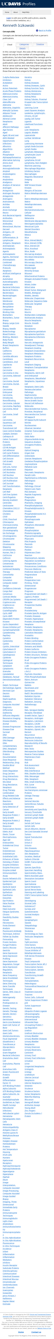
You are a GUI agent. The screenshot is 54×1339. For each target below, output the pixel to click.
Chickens (7, 513)
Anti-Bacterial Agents (12, 215)
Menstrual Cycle (32, 226)
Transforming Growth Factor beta (34, 976)
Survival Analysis (32, 914)
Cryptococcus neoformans (8, 606)
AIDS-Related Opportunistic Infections (9, 141)
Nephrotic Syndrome (34, 397)
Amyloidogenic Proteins (9, 175)
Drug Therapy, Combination (9, 791)
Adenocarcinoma (10, 93)
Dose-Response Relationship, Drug (11, 761)
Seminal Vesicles (32, 801)
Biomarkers (8, 315)
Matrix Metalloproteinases (36, 198)
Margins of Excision (33, 190)
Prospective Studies (33, 605)
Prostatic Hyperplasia (34, 618)
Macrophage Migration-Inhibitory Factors (35, 169)
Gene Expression (10, 953)
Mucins (28, 312)
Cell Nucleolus (9, 472)
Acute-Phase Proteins (12, 91)
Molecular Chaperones (35, 298)
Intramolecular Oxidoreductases (10, 1283)
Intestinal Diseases (11, 1276)
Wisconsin (29, 1099)
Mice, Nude (30, 251)
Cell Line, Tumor (10, 466)
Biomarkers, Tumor (11, 317)
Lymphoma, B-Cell (32, 160)
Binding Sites (8, 312)
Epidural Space (9, 886)
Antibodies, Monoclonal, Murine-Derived (12, 226)
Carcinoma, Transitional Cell (10, 426)
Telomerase (30, 928)
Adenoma (7, 105)
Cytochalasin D (9, 652)
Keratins (28, 77)
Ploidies (28, 549)
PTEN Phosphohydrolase (35, 676)
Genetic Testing (9, 1008)
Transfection (30, 972)
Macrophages (31, 174)
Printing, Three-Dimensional (32, 584)
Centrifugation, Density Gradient (10, 498)
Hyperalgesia (8, 1171)
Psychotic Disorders (33, 674)
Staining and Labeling (34, 892)
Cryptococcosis (9, 602)
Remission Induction (34, 740)
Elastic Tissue (9, 834)
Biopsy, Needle (9, 328)
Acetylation (7, 82)
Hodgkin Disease (10, 1141)
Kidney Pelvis (30, 96)
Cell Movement (9, 469)
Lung (27, 140)
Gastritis (6, 950)
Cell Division (8, 458)
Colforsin (7, 558)
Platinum (29, 547)
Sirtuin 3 (28, 842)
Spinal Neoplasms (32, 886)
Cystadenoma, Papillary (9, 634)
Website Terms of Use (44, 1328)
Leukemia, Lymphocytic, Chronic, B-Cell (35, 114)
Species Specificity (33, 867)
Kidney (28, 80)
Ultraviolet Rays (31, 1022)
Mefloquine (30, 215)
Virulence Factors (32, 1091)
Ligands (28, 121)
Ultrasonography (32, 1014)
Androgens (7, 198)
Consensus (7, 594)
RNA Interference (32, 770)
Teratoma (29, 931)
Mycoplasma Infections (35, 337)
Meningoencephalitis (34, 223)
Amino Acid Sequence (8, 164)
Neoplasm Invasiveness (35, 350)
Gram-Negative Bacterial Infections (11, 1054)
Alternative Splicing (11, 160)
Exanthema (8, 895)
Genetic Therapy (10, 1011)
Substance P (30, 906)
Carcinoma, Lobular (11, 403)
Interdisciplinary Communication (10, 1272)
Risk (26, 762)
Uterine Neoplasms (33, 1083)
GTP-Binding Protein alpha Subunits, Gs (12, 1092)
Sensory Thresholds (33, 812)
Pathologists (30, 480)
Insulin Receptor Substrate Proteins (11, 1266)
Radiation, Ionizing (33, 701)
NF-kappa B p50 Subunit (35, 420)
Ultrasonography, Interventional (32, 1018)
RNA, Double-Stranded (35, 773)
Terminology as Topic (34, 933)
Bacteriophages (10, 295)
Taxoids (28, 922)
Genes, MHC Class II (11, 991)
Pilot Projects (30, 541)
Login (8, 18)
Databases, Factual (11, 676)
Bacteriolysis (8, 292)
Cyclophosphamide (11, 630)
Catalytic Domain (10, 433)
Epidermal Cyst (9, 881)
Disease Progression (12, 726)
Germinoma (8, 1019)
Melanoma (29, 218)
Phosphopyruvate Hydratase (32, 520)
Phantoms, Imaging (33, 502)
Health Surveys (9, 1105)
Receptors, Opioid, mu (34, 729)
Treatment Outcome (33, 991)
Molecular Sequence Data (36, 301)
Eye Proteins (8, 900)
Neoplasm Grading (33, 348)
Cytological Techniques (8, 661)
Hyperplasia (8, 1174)
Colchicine (7, 555)
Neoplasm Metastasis (34, 353)
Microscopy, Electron (34, 262)
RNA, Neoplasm (31, 779)
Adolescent (7, 116)
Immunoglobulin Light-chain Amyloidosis (10, 1221)
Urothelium (30, 1074)
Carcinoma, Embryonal (8, 390)
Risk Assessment (32, 765)
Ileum (5, 1179)
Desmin (6, 693)
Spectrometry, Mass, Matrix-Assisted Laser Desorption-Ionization (34, 876)
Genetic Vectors (9, 1014)
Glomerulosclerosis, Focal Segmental (11, 1037)
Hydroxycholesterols (11, 1168)
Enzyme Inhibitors (11, 864)
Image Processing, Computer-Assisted (11, 1192)
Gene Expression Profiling (10, 957)
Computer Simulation (7, 578)
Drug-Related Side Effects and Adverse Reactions (11, 798)
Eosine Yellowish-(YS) (12, 878)
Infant (5, 1251)
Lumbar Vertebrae (33, 138)
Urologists (29, 1069)
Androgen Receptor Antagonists (11, 194)
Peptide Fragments (33, 494)
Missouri (28, 273)
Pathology (29, 483)
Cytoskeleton (8, 674)
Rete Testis (29, 748)
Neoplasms (29, 370)
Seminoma (29, 806)
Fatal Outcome (9, 909)
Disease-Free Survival (8, 730)
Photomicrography (33, 533)
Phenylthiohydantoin (34, 505)
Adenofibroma (9, 102)
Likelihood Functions (34, 124)
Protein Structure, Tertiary (36, 654)
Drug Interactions (10, 776)
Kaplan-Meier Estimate (9, 1302)
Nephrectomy (31, 395)
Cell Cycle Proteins (11, 453)
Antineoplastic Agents (9, 249)
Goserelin (7, 1049)
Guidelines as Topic (11, 1102)
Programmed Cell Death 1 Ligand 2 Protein (36, 595)
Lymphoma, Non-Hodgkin (36, 163)
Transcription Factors (34, 967)
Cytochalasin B (9, 649)
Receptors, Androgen (34, 718)
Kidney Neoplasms (33, 93)
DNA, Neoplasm (10, 748)
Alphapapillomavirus (12, 157)
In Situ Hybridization (12, 1237)
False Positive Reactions (8, 904)
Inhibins (6, 1262)
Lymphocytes (30, 157)
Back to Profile (45, 30)
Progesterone (30, 588)
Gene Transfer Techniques (9, 987)
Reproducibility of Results (36, 743)
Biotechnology (9, 331)
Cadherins (7, 350)
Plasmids (29, 544)
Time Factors (30, 944)
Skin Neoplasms (32, 853)
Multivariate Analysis (34, 317)
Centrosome (8, 505)
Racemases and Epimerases (31, 689)
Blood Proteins (9, 334)
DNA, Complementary (10, 744)
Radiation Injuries (32, 696)
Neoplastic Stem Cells (34, 386)
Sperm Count (30, 881)
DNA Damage (9, 737)
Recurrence (30, 735)
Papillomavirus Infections (36, 478)
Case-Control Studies (12, 431)
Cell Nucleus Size (10, 478)
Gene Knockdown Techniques (10, 979)
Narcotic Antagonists (34, 342)
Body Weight (8, 342)
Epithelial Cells (9, 889)
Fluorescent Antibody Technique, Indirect (12, 932)
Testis (27, 939)
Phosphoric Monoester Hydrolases (34, 526)
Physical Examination (34, 536)
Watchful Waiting (32, 1096)
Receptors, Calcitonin (34, 721)
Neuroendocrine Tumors (35, 414)
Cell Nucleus (8, 475)
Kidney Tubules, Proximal (36, 99)
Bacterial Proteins (10, 290)
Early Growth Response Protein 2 (11, 819)
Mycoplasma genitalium (35, 331)
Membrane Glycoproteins (36, 221)
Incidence (7, 1248)
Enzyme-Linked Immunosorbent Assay (10, 873)
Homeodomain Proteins (9, 1145)
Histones (6, 1138)
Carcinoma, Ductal (11, 381)
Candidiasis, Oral (10, 362)
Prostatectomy (31, 610)
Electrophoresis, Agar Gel (10, 838)
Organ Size (29, 453)
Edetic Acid (7, 831)
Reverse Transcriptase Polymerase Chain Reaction (34, 757)
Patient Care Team (33, 489)
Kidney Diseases (32, 82)
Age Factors (8, 129)
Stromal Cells (30, 903)
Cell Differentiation (11, 455)
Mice (27, 237)
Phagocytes (30, 497)
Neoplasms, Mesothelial (35, 378)
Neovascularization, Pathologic (33, 390)
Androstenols (8, 201)
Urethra (28, 1030)
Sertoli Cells (30, 826)
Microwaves (30, 265)
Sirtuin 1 (28, 840)
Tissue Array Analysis (34, 947)
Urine (27, 1063)
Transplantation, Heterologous (32, 982)
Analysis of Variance (11, 185)
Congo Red (7, 591)
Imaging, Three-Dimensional (10, 1203)
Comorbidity (8, 574)
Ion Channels (8, 1287)
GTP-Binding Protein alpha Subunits (12, 1087)
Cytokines (7, 657)
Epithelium (7, 892)
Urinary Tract (30, 1055)
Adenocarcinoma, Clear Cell (10, 98)
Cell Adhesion (9, 450)
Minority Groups (32, 270)
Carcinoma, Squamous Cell (9, 421)
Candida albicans (10, 356)
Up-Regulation (31, 1027)
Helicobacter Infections (8, 1109)
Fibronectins (8, 922)
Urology (28, 1072)
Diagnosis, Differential (8, 708)
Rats (26, 707)
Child (5, 516)
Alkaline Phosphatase (8, 153)
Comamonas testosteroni (8, 564)
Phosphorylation (32, 530)
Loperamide (30, 135)
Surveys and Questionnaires (31, 910)
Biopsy (6, 320)
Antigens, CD (8, 232)
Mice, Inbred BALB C (34, 240)
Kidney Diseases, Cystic (35, 85)
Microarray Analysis (33, 254)
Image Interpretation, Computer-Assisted (11, 1185)
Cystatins (7, 638)
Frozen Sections (10, 942)
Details (23, 48)
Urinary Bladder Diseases (36, 1038)
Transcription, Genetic (34, 969)
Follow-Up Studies (10, 936)
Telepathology (31, 925)
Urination (29, 1061)
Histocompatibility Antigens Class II (11, 1128)
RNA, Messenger (32, 776)
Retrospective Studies (34, 751)
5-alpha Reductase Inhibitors (11, 78)
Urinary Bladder (32, 1036)
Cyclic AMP (7, 613)
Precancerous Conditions (36, 566)
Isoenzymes (8, 1290)
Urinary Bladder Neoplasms (32, 1042)
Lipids (27, 127)
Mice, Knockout (31, 248)
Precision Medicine (33, 569)
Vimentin (29, 1085)
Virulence (29, 1088)
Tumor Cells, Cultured (34, 997)
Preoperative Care (32, 580)
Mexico (28, 234)
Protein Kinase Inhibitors (36, 652)
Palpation (29, 469)
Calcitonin (7, 353)
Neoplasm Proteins (33, 356)
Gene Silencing (9, 983)
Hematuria (7, 1124)
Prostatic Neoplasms (34, 627)
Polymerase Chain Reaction (32, 553)
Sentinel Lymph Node (34, 815)
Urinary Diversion (32, 1047)
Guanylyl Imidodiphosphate (11, 1098)
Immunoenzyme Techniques (10, 1214)
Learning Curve (31, 107)
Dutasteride (8, 804)
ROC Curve (29, 784)
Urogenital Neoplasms (34, 1066)
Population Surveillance (35, 560)
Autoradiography (10, 281)
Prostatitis (29, 635)
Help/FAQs (25, 12)
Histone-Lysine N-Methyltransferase (11, 1134)
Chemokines (8, 511)
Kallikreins (7, 1298)
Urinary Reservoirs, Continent (33, 1051)
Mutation (29, 326)
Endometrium (9, 853)
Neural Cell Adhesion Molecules (34, 404)
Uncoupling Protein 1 (34, 1025)
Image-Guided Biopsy (9, 1197)
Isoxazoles (7, 1293)
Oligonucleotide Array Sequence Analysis (34, 440)
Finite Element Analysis (9, 926)
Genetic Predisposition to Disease (10, 1003)
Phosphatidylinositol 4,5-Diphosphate (35, 515)
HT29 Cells (7, 1154)
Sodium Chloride (32, 859)
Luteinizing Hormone (34, 143)
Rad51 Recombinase (33, 693)
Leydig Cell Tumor (32, 118)
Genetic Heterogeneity (9, 995)
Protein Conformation (34, 641)
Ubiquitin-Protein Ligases (36, 1011)
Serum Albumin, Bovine (35, 828)
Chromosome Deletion (8, 540)
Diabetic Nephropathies (9, 697)
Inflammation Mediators (9, 1258)
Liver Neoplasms (32, 129)
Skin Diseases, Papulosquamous (32, 849)
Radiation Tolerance (33, 699)
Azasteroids (8, 284)
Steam (27, 898)
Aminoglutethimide (11, 168)
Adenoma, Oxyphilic (11, 107)
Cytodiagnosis (9, 654)
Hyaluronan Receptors (8, 1161)
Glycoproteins (9, 1047)
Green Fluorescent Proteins (11, 1073)
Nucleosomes (30, 425)
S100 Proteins (31, 787)
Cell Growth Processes (8, 462)
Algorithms (7, 149)
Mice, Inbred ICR (32, 245)
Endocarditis (8, 842)
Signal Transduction (33, 837)
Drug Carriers (9, 773)
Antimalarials (8, 245)
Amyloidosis (8, 179)
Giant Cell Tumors (10, 1030)
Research (29, 746)
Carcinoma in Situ (10, 373)
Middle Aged (30, 268)
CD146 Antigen (9, 447)
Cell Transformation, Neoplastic (12, 487)
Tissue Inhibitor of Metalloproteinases (33, 951)
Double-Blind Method (8, 766)
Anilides (6, 204)
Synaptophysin (31, 920)
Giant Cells (7, 1033)
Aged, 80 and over (11, 135)
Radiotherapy (30, 704)
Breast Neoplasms (11, 345)
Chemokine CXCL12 (11, 508)
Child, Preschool (10, 519)
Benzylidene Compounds (8, 308)
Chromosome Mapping (8, 545)
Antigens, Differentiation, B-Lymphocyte (10, 237)
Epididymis (7, 884)
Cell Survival (8, 483)
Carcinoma (7, 370)
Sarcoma (28, 798)
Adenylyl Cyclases (10, 110)
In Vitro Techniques (11, 1246)
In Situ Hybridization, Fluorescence (12, 1241)
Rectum (28, 732)
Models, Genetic (32, 295)
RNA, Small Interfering (35, 781)
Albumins (7, 146)
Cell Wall (6, 491)
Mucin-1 (28, 309)
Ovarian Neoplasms (33, 458)
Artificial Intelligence (12, 273)
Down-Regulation (10, 770)
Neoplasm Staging (33, 364)
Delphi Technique (10, 685)
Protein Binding (31, 638)
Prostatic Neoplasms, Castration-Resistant (34, 631)
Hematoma (7, 1116)
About (16, 12)
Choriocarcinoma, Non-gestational (10, 526)
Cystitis (6, 643)
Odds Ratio (29, 436)
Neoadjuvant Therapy (34, 345)
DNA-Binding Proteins (8, 752)
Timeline (40, 44)
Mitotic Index (30, 284)
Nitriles (28, 422)
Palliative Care (31, 466)
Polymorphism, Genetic (35, 558)
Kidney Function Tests (34, 88)
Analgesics (7, 182)
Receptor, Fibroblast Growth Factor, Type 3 (34, 714)
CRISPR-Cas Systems (12, 599)
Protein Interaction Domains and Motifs (33, 645)
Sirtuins (28, 845)
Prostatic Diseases (32, 616)
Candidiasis (8, 359)
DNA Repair (8, 740)
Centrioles (7, 502)
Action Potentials (10, 88)
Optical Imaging (32, 450)
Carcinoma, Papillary (12, 406)
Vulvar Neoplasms (32, 1094)
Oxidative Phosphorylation (36, 461)
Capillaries (7, 364)
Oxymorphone (31, 464)
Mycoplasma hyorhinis (34, 334)
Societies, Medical (32, 856)
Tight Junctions (31, 942)
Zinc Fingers (30, 1110)
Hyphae (6, 1177)
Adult (5, 124)
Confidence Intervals (12, 588)
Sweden (28, 917)
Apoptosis (7, 270)
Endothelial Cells (10, 856)
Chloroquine (8, 522)
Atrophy (6, 276)
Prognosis (29, 591)
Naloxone (29, 339)
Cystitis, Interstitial (11, 646)
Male (27, 182)
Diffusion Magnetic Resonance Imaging (11, 716)
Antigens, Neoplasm (12, 243)
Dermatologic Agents (12, 688)
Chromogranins (10, 536)
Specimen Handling (33, 870)
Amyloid (6, 171)
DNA (5, 735)
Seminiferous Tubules (34, 804)
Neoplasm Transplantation (36, 367)
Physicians (29, 538)
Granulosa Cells (10, 1069)
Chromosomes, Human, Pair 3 (9, 551)
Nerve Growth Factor (34, 400)
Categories (24, 44)
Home (7, 12)
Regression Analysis (33, 737)
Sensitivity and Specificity (36, 809)
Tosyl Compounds (32, 961)
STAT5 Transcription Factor (36, 895)
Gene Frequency (10, 975)
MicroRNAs (29, 259)
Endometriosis (9, 851)
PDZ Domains (30, 491)
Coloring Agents (10, 560)
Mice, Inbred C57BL (33, 243)
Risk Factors (30, 768)
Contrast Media (9, 596)
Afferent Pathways (11, 127)
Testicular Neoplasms (34, 936)
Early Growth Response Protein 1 (11, 813)
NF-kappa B (30, 417)
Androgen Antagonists (8, 189)
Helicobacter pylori (11, 1113)
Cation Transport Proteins (10, 440)
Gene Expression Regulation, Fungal (11, 962)
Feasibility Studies (11, 917)
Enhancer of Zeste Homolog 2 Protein (11, 860)
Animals (6, 207)
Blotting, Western (10, 337)
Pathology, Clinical (33, 486)
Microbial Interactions (34, 257)
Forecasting (8, 939)
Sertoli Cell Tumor (32, 823)
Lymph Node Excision (34, 146)
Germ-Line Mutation (11, 1022)
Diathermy (7, 712)
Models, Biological (33, 292)
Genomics (7, 1016)
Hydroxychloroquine (11, 1166)
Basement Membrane (7, 299)
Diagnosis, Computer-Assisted (11, 703)
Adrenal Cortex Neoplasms (9, 120)
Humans (6, 1157)
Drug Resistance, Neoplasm (10, 786)
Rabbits (28, 685)
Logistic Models (31, 132)
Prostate (28, 607)
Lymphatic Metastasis (34, 152)
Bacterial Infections (11, 287)
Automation (8, 279)
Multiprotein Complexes (35, 315)
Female (6, 920)
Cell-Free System (10, 494)
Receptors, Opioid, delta (35, 726)
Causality (7, 444)
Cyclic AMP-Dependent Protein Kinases (11, 619)
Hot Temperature (10, 1149)
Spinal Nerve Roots (33, 889)
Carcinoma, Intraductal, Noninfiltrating (9, 398)
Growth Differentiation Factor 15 (9, 1080)
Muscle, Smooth (32, 323)
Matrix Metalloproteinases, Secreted (33, 204)
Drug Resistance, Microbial (10, 780)
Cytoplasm (7, 665)
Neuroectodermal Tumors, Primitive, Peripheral (36, 410)
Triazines (29, 994)
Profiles (29, 4)
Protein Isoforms (32, 649)
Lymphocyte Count (33, 154)
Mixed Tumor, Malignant (35, 290)
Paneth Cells (30, 475)
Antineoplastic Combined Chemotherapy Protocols (9, 263)
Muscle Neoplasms (33, 320)
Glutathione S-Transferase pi (9, 1042)
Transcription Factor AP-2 (36, 964)
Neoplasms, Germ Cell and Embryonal (34, 374)
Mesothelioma (31, 232)
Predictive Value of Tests (35, 571)
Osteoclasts (30, 455)
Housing (6, 1152)
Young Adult (30, 1108)
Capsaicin (7, 367)
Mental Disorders (32, 229)
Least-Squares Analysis (35, 110)
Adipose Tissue (9, 113)
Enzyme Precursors (11, 867)
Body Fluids (8, 339)
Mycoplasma (30, 328)
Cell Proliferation (10, 480)
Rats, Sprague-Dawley (34, 710)
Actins (5, 85)
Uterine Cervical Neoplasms (32, 1078)
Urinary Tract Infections (35, 1058)
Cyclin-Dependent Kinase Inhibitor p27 (12, 625)
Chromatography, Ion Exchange (10, 531)
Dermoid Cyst (9, 690)
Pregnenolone (31, 574)
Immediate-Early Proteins (10, 1208)
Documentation (9, 757)
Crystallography (10, 610)
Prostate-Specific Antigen (36, 613)
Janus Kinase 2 (9, 1295)
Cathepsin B (8, 436)
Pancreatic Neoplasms (34, 472)
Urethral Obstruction (34, 1033)
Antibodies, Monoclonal (8, 219)
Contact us (36, 1332)
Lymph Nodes (31, 149)
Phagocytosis (30, 500)
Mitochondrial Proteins (35, 276)
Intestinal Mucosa (10, 1279)
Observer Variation (33, 428)
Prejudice (29, 577)
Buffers (6, 348)
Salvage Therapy (32, 795)
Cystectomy (8, 641)
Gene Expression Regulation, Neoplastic (10, 970)
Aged (5, 132)
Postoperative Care (33, 563)
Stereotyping (30, 900)
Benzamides (8, 303)
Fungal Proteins (10, 944)
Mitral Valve (30, 287)
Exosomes (7, 898)
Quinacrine (29, 682)
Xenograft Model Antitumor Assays (32, 1103)
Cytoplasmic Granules (8, 669)
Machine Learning (33, 165)
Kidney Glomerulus (33, 91)
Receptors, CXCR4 (32, 723)
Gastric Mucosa (9, 947)
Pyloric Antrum (31, 679)
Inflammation (9, 1254)
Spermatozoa (30, 884)
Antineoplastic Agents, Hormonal (11, 255)
